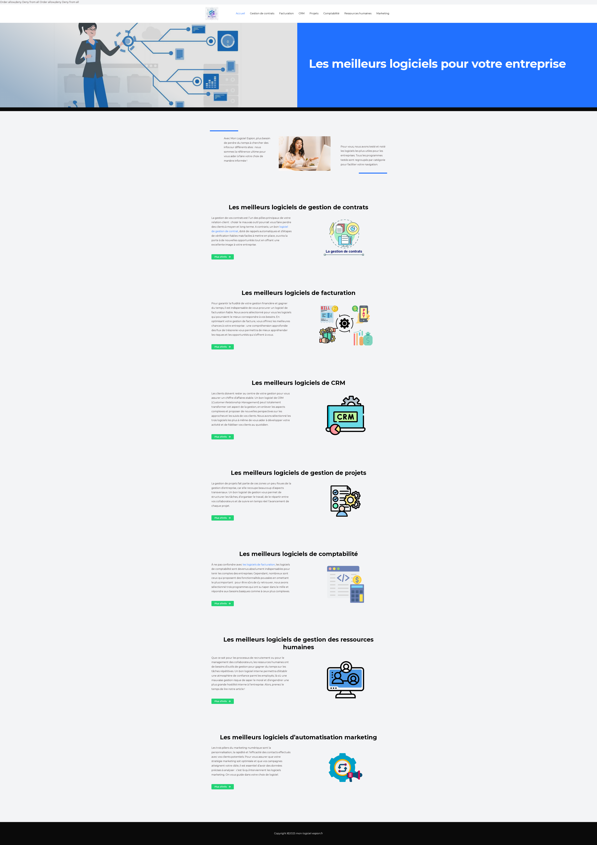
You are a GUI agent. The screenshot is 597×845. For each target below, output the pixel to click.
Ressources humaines (357, 13)
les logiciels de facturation (259, 564)
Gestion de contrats (262, 13)
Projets (314, 13)
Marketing (382, 13)
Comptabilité (331, 13)
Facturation (286, 13)
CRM (302, 13)
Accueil (240, 13)
